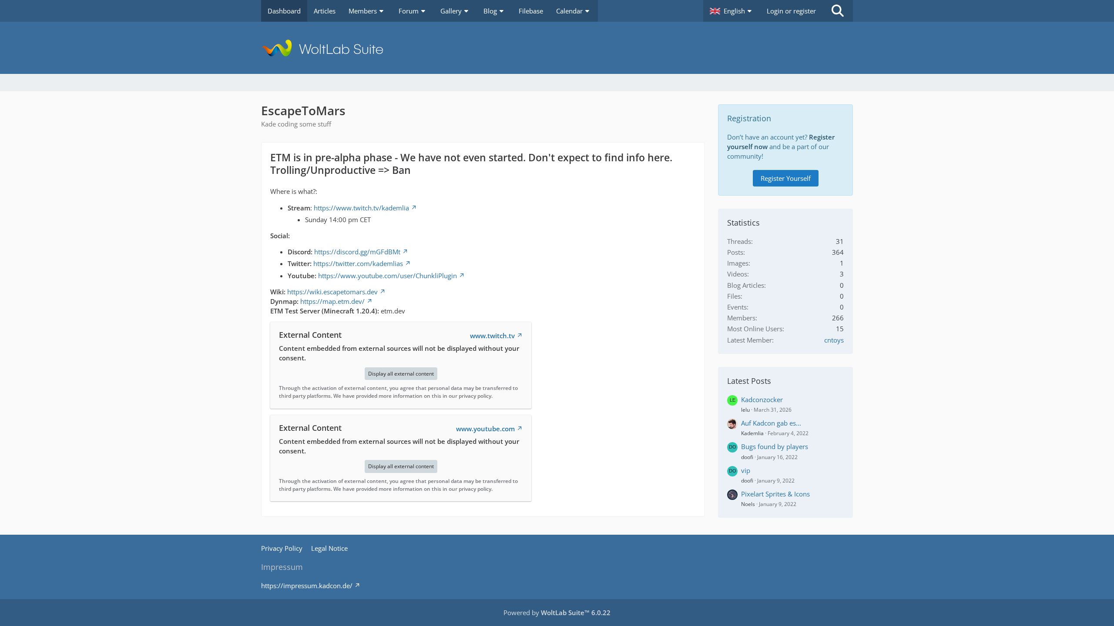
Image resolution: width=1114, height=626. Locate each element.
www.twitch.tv (492, 335)
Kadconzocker (762, 399)
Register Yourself (786, 178)
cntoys (834, 340)
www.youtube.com (485, 428)
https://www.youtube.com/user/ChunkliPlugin (387, 275)
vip (745, 470)
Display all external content (401, 373)
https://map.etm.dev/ (332, 301)
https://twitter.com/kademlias (358, 263)
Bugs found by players (774, 446)
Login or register (791, 11)
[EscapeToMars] (557, 48)
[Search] (837, 11)
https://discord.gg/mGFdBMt (357, 251)
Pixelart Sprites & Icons (775, 493)
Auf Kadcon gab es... (771, 423)
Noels (748, 504)
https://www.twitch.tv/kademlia (361, 207)
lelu (745, 409)
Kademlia (752, 433)
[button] (731, 11)
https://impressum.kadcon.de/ (306, 585)
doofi (747, 457)
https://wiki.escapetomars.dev (332, 291)
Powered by (557, 612)
